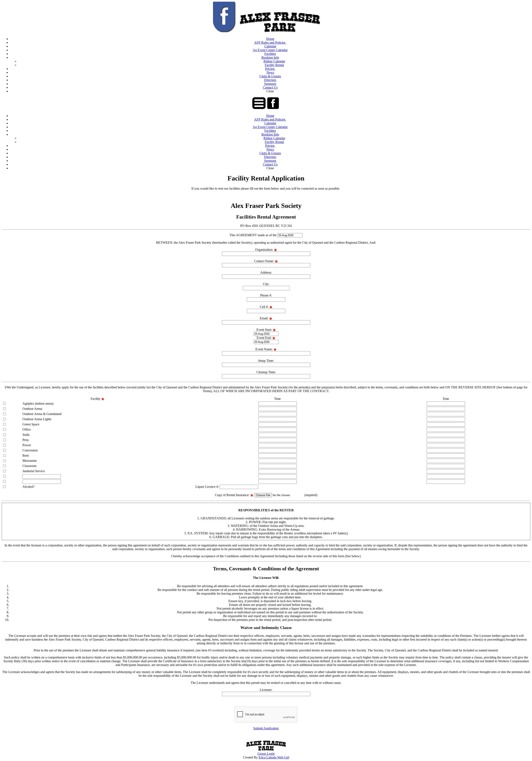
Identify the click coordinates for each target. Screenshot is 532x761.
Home (270, 39)
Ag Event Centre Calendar (270, 50)
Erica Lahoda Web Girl (274, 757)
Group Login (266, 753)
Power (26, 445)
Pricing (270, 68)
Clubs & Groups (270, 76)
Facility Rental (274, 65)
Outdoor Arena (32, 408)
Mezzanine (29, 460)
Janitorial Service (33, 471)
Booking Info (270, 57)
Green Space (30, 424)
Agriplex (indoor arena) (37, 403)
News (270, 72)
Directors (270, 80)
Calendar (270, 46)
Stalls (26, 434)
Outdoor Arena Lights (36, 419)
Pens (25, 440)
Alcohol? (28, 486)
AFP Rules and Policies (270, 42)
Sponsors (270, 83)
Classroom (29, 466)
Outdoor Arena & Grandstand (42, 414)
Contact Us (270, 87)
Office (26, 429)
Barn (25, 455)
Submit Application (266, 728)
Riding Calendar (274, 61)
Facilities (270, 54)
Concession (30, 450)
